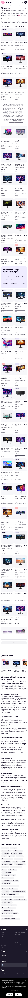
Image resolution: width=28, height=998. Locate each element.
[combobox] (22, 26)
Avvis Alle (10, 994)
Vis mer (25, 13)
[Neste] (25, 22)
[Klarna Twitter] (17, 973)
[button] (12, 42)
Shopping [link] (7, 6)
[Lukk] (25, 980)
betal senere (4, 800)
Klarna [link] (2, 6)
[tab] (3, 18)
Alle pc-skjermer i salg (6, 656)
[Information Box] (10, 26)
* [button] (20, 49)
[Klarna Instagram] (24, 973)
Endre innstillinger (14, 990)
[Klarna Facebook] (4, 973)
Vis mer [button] (14, 642)
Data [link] (12, 6)
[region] (14, 988)
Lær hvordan (23, 15)
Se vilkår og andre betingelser (16, 122)
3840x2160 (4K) (13, 686)
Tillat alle (18, 994)
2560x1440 (4, 686)
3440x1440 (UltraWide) (7, 743)
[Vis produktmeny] (25, 8)
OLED (10, 720)
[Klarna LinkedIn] (11, 973)
